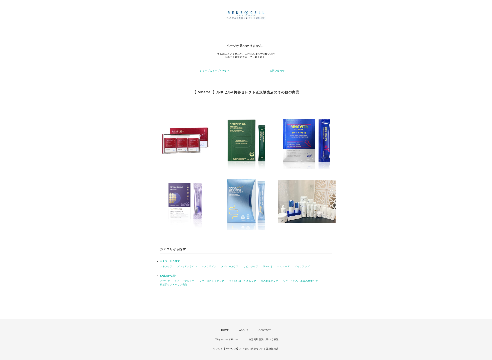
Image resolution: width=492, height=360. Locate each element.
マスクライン (209, 266)
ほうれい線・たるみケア (242, 281)
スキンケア (166, 266)
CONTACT (264, 330)
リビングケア (250, 266)
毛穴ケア (165, 281)
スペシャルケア (230, 266)
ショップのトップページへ (215, 70)
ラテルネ (268, 266)
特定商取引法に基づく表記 (264, 339)
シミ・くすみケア (184, 281)
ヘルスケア (284, 266)
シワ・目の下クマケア (211, 281)
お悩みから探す (168, 275)
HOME (225, 330)
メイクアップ (302, 266)
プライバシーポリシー (225, 339)
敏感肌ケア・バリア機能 (173, 284)
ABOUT (243, 330)
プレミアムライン (187, 266)
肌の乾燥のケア (269, 281)
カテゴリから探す (170, 261)
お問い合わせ (277, 70)
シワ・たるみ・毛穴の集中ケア (300, 281)
